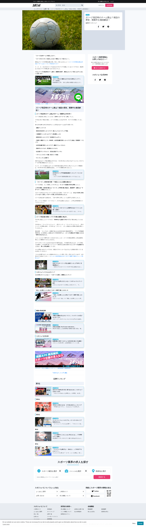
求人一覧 (36, 514)
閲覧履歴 (90, 509)
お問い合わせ (40, 495)
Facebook (96, 496)
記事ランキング (59, 379)
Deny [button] (133, 523)
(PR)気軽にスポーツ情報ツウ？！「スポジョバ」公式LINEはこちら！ (53, 103)
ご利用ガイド (64, 491)
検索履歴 (103, 509)
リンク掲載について (66, 511)
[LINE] (108, 26)
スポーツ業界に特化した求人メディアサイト (44, 1)
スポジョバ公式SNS (100, 75)
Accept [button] (140, 523)
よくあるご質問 (41, 491)
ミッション (37, 519)
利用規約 (49, 509)
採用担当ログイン (65, 514)
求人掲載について (65, 495)
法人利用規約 (77, 511)
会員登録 (109, 5)
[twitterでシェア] (103, 26)
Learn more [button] (6, 524)
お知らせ (36, 516)
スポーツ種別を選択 (49, 471)
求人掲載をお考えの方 (103, 1)
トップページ (38, 9)
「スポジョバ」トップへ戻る (59, 372)
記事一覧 (46, 9)
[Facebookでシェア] (98, 26)
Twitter (96, 491)
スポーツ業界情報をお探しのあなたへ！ (100, 58)
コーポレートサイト (52, 516)
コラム (87, 14)
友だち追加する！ (100, 68)
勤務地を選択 (100, 471)
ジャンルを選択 (75, 471)
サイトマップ (50, 511)
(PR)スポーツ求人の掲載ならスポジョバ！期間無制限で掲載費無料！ (53, 368)
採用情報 (49, 519)
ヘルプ (112, 1)
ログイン (101, 5)
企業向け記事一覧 (79, 509)
